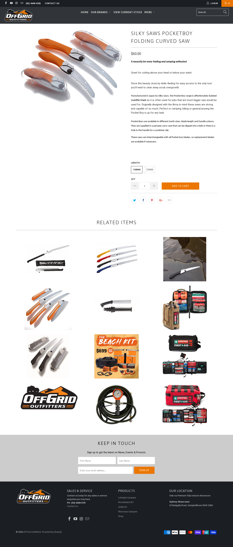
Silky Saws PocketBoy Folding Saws (184, 259)
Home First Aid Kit (184, 405)
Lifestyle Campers (127, 497)
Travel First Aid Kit (184, 356)
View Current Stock (128, 12)
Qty (133, 179)
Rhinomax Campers (127, 511)
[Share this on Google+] (160, 200)
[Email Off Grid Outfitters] (21, 3)
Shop (120, 516)
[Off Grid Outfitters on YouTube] (11, 3)
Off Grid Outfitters (32, 532)
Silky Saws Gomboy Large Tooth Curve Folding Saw (48, 308)
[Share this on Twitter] (134, 200)
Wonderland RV (126, 502)
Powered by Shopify (52, 532)
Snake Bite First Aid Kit (184, 308)
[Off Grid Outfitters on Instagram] (16, 3)
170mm (149, 169)
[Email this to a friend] (169, 200)
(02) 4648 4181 (33, 3)
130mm (137, 169)
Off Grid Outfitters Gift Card (48, 397)
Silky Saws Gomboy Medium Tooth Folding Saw (48, 356)
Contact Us (52, 3)
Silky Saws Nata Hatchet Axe (116, 308)
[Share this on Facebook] (143, 200)
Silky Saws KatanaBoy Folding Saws (48, 259)
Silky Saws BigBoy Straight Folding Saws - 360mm (116, 259)
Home (85, 12)
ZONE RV (122, 507)
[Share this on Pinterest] (152, 200)
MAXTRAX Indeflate (116, 405)
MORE (148, 12)
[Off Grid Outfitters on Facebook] (5, 3)
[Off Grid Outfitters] (18, 15)
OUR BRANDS (99, 12)
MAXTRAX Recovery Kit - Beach (116, 356)
